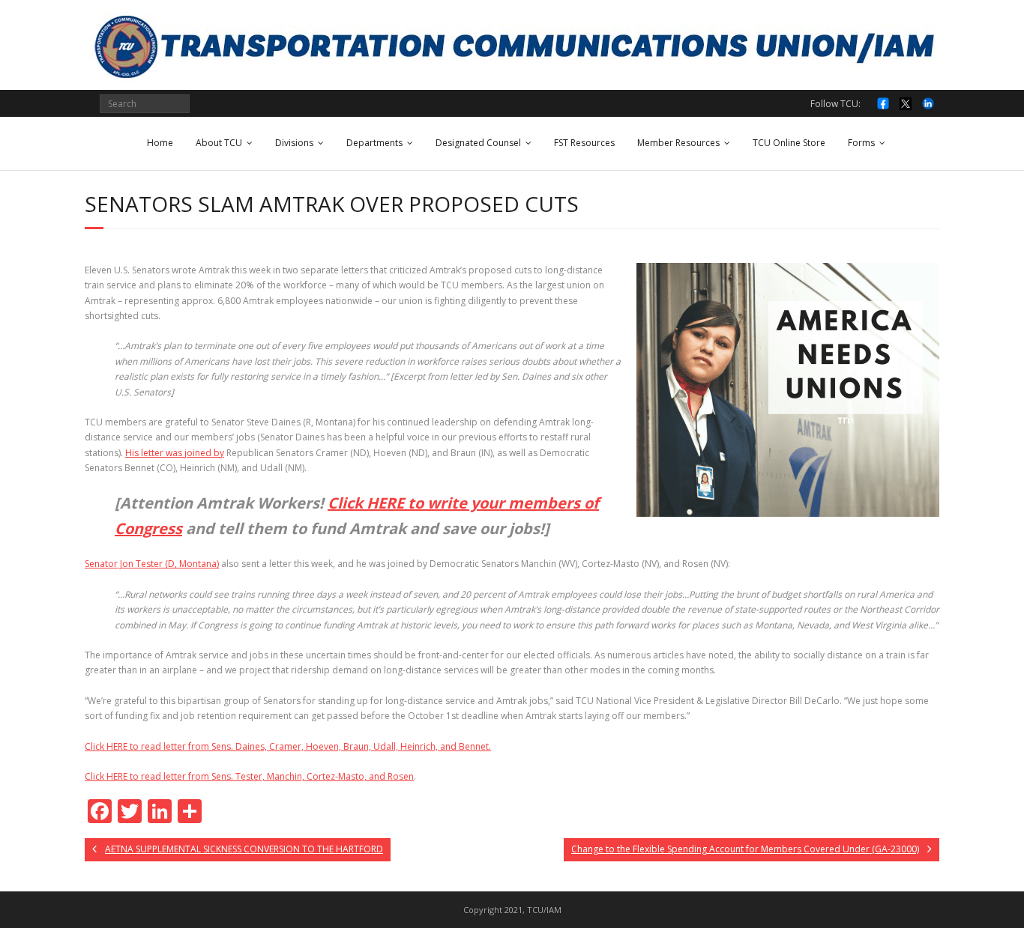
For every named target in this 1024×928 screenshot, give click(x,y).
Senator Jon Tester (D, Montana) (152, 563)
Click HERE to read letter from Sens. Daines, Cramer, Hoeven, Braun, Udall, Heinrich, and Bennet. (288, 746)
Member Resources (678, 142)
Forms (861, 142)
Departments (374, 142)
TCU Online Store (789, 142)
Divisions (294, 142)
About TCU (219, 142)
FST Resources (584, 142)
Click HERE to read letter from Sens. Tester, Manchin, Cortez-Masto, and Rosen (249, 776)
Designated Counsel (478, 142)
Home (160, 142)
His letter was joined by (174, 452)
